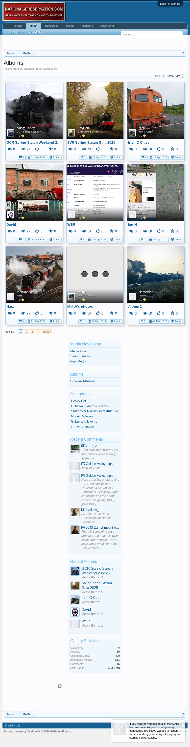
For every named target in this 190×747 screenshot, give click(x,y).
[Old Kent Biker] (75, 513)
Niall (142, 128)
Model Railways (82, 416)
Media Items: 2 (92, 614)
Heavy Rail (79, 401)
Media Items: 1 (92, 602)
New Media (78, 361)
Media (33, 25)
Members (87, 25)
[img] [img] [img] (91, 468)
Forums (17, 25)
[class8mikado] (75, 449)
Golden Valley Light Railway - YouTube (102, 464)
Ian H (142, 213)
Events (70, 25)
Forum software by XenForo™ (38, 731)
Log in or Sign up (170, 3)
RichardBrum (87, 210)
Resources (51, 25)
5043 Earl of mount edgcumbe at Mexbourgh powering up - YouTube (102, 527)
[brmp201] (75, 612)
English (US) (12, 725)
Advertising (107, 25)
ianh (141, 210)
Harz (19, 295)
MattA (82, 292)
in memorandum (82, 426)
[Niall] (75, 600)
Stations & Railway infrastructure (94, 411)
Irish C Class (146, 131)
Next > (47, 331)
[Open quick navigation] (183, 53)
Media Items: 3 (92, 577)
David (20, 213)
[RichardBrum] (75, 624)
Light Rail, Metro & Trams (89, 406)
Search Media (80, 356)
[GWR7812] (75, 586)
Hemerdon (146, 292)
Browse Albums (82, 381)
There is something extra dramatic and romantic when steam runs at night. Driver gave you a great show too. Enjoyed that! (100, 540)
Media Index (79, 351)
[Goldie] (75, 467)
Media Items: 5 (92, 592)
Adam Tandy (26, 128)
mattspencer (26, 292)
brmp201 (23, 210)
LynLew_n (92, 510)
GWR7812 (85, 128)
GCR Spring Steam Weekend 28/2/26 (38, 131)
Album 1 (143, 295)
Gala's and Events (84, 421)
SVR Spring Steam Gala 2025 (95, 131)
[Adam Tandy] (75, 571)
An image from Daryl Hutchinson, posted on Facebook (96, 518)
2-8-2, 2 (91, 446)
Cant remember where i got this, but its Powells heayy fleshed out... (99, 454)
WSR (80, 213)
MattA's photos (86, 295)
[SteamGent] (75, 530)
